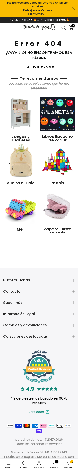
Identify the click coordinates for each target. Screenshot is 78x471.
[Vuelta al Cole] (20, 160)
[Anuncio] (37, 8)
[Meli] (20, 206)
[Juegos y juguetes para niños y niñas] (20, 114)
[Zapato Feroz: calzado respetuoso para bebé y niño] (57, 206)
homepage (43, 66)
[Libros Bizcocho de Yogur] (57, 114)
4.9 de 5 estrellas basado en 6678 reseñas (39, 401)
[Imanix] (57, 160)
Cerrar (73, 8)
